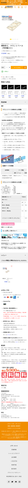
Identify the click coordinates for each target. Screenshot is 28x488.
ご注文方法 (14, 461)
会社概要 (14, 457)
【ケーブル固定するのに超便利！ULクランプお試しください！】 (13, 244)
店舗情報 (14, 449)
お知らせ (12, 406)
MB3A (3, 205)
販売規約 (14, 468)
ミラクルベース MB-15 (7, 218)
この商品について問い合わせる (8, 78)
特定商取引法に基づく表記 (14, 476)
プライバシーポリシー (14, 472)
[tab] (14, 102)
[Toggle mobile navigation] (2, 7)
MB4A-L (4, 210)
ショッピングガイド (14, 453)
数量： (3, 67)
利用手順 (14, 465)
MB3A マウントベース (7, 279)
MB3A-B (4, 208)
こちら (21, 60)
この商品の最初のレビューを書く (9, 50)
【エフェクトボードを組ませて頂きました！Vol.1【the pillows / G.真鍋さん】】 (13, 247)
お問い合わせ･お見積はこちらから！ (9, 62)
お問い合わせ (14, 445)
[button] (15, 7)
